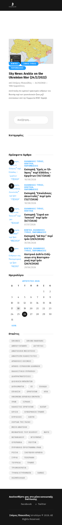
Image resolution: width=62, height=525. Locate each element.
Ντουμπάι (36, 437)
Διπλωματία (18, 386)
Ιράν (14, 402)
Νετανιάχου (18, 437)
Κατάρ (43, 407)
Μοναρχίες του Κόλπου (24, 432)
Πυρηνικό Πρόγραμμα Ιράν (26, 447)
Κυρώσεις (17, 417)
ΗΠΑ (46, 392)
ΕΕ (32, 386)
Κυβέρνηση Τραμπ (34, 412)
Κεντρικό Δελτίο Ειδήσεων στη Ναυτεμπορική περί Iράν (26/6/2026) (37, 259)
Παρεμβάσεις (17, 68)
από (20, 83)
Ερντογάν (32, 392)
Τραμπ (30, 463)
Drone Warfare (35, 341)
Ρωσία (15, 452)
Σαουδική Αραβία (33, 452)
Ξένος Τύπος (29, 64)
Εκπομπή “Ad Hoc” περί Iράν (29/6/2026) (38, 238)
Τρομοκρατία (19, 468)
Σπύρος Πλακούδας (19, 515)
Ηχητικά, (29, 164)
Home (12, 23)
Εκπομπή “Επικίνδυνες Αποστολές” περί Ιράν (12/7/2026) (38, 196)
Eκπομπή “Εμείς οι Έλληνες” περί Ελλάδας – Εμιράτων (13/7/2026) (37, 172)
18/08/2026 (30, 179)
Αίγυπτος (39, 346)
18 (18, 308)
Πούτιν (32, 442)
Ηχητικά (28, 211)
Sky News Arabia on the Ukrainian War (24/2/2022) (28, 75)
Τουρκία (16, 463)
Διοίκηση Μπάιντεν (22, 381)
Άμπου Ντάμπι (19, 346)
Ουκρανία (17, 442)
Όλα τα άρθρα (25, 23)
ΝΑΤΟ (46, 432)
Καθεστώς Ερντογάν (23, 407)
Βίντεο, (28, 230)
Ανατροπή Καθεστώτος (24, 356)
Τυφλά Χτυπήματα (21, 473)
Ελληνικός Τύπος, (34, 161)
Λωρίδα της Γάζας (21, 422)
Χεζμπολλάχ (18, 478)
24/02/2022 (40, 83)
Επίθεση (16, 392)
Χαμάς (41, 473)
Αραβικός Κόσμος (21, 361)
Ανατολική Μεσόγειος (23, 351)
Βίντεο (14, 64)
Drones (16, 341)
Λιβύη (31, 417)
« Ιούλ (13, 326)
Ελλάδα (43, 386)
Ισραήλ (26, 402)
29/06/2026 (30, 267)
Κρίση (15, 412)
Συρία (15, 458)
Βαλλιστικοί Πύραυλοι (23, 371)
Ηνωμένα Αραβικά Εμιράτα (26, 397)
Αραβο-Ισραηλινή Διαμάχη (26, 366)
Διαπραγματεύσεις (21, 376)
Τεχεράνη (29, 458)
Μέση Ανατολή (19, 427)
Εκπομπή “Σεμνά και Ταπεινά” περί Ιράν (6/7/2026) (36, 217)
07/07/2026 (30, 224)
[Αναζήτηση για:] (31, 120)
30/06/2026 (30, 242)
